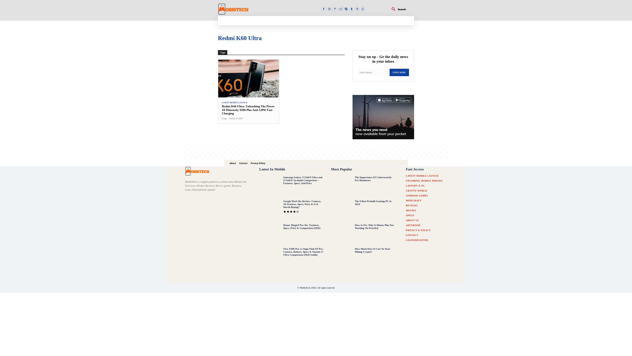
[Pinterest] (335, 9)
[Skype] (346, 9)
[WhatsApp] (363, 9)
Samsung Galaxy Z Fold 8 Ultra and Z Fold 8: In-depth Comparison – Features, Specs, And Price (302, 180)
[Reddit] (340, 9)
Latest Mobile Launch (234, 103)
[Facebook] (324, 9)
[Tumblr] (352, 9)
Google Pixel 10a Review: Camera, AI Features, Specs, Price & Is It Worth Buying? (302, 204)
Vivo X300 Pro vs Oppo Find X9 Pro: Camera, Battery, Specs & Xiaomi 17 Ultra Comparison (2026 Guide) (303, 252)
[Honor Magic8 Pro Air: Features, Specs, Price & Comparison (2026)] (269, 233)
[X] (357, 9)
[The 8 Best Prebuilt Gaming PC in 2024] (341, 209)
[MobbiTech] (233, 9)
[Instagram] (329, 9)
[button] (397, 9)
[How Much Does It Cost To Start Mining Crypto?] (341, 257)
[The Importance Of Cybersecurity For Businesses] (341, 185)
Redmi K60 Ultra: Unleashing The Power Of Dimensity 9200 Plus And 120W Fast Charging (248, 110)
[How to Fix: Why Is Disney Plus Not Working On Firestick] (341, 233)
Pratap (224, 118)
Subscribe (399, 72)
